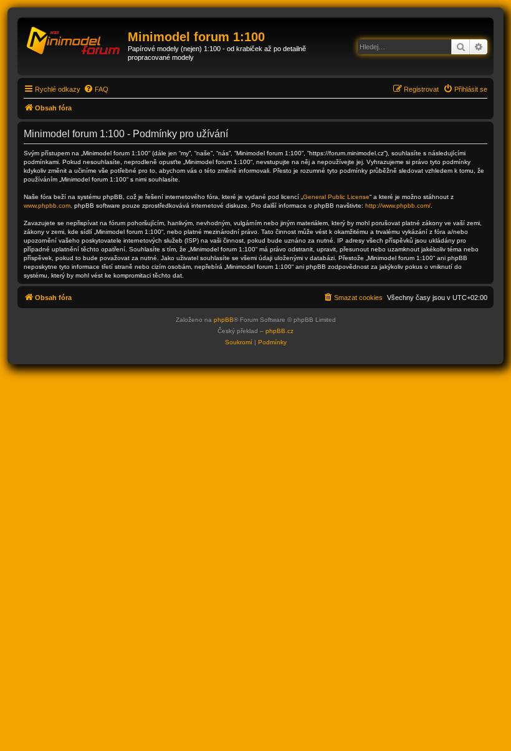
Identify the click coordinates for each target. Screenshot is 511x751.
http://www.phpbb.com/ (398, 205)
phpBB (224, 319)
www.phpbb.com (47, 205)
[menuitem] (96, 89)
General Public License (336, 196)
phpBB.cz (279, 330)
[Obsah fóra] (74, 41)
